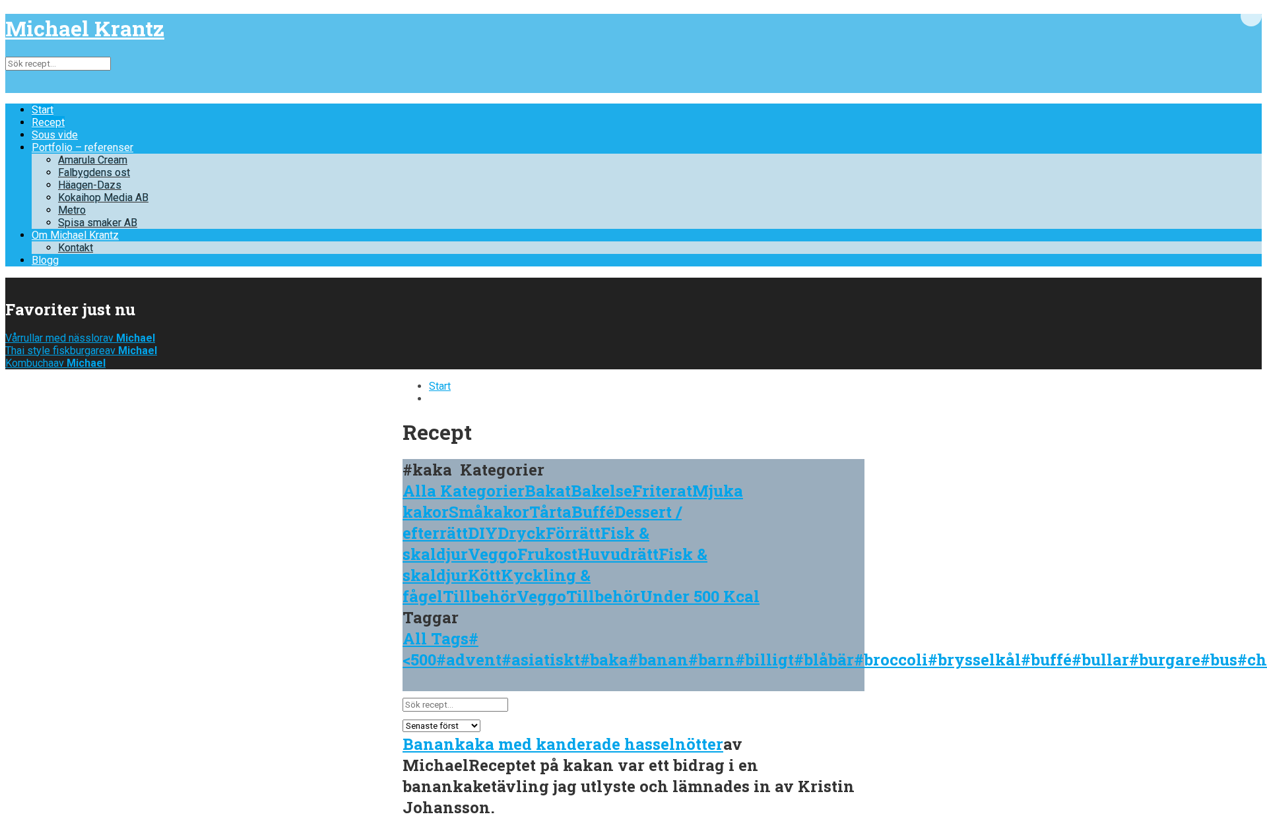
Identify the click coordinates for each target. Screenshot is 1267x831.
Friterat (662, 490)
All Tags (436, 638)
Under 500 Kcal (700, 596)
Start (42, 110)
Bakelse (601, 490)
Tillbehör (480, 596)
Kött (484, 575)
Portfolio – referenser (82, 147)
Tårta (550, 511)
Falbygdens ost (94, 172)
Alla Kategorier (464, 490)
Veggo (492, 554)
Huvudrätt (618, 554)
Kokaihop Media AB (103, 197)
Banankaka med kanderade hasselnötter (563, 743)
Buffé (592, 511)
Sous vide (55, 135)
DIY (483, 532)
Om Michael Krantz (75, 235)
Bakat (548, 490)
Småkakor (489, 511)
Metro (72, 210)
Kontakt (75, 247)
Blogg (45, 260)
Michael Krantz (84, 28)
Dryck (522, 532)
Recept (48, 122)
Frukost (547, 554)
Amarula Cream (92, 160)
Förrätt (573, 532)
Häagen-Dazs (89, 185)
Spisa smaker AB (97, 222)
